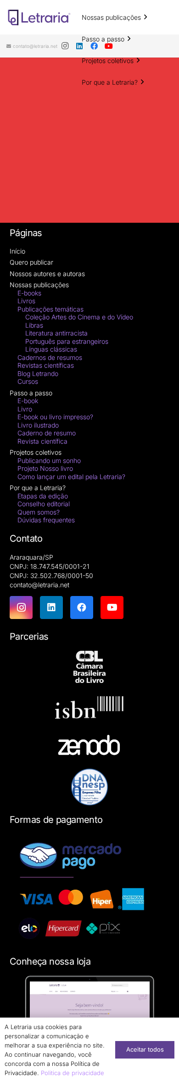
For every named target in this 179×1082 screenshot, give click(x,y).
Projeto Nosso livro (45, 468)
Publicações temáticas (50, 309)
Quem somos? (38, 512)
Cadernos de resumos (49, 357)
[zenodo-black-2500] (89, 746)
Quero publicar (31, 262)
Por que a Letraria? (38, 488)
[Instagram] (64, 46)
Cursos (27, 381)
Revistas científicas (45, 365)
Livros (26, 301)
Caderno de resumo (46, 433)
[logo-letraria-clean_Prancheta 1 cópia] (39, 17)
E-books (29, 293)
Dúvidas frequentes (46, 520)
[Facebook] (81, 607)
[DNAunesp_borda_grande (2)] (89, 787)
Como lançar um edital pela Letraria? (71, 476)
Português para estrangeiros (66, 341)
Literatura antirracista (56, 333)
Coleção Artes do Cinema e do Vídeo (79, 317)
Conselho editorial (43, 504)
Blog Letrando (37, 373)
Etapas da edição (42, 496)
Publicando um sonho (49, 460)
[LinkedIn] (51, 607)
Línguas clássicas (51, 349)
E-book (27, 401)
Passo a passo (31, 393)
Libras (34, 325)
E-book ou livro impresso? (55, 417)
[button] (145, 17)
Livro (24, 409)
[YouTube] (112, 607)
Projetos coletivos (36, 452)
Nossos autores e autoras (47, 274)
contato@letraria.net (39, 585)
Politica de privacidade (72, 1072)
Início (17, 251)
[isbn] (89, 710)
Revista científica (42, 441)
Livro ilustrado (38, 425)
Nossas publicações (39, 285)
